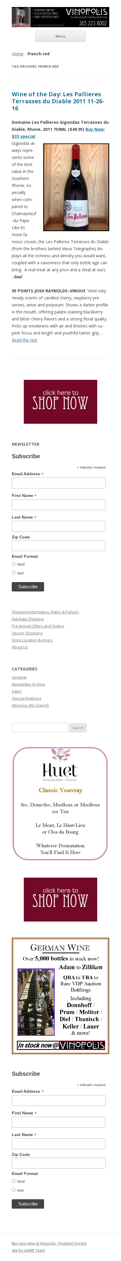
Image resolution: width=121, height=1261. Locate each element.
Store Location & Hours (32, 640)
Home (17, 53)
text (20, 573)
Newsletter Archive (28, 684)
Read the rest (24, 340)
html (21, 564)
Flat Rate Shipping (27, 619)
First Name (24, 495)
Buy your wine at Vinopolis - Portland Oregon (49, 1243)
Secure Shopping (27, 633)
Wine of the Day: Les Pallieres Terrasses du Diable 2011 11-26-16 (58, 101)
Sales (17, 691)
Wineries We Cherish (30, 705)
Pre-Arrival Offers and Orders (38, 626)
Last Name (24, 517)
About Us (20, 647)
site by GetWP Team (28, 1250)
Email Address (28, 474)
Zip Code (21, 537)
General (19, 677)
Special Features (26, 698)
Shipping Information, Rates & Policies (45, 612)
